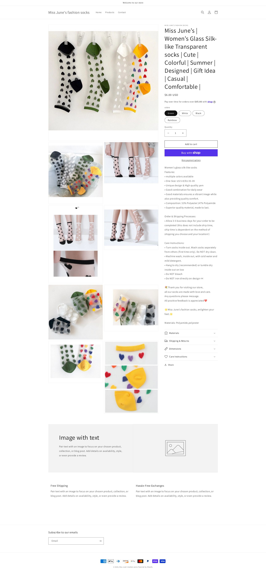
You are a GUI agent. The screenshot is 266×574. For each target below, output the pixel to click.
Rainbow (172, 120)
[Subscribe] (100, 541)
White (185, 113)
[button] (202, 12)
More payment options (191, 160)
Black (198, 113)
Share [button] (171, 364)
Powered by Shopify (145, 567)
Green (171, 113)
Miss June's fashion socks (128, 567)
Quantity (168, 127)
